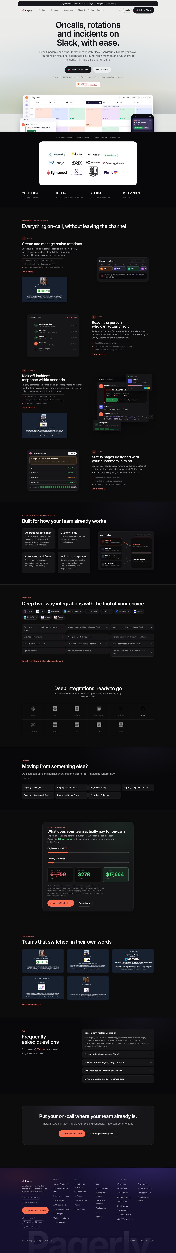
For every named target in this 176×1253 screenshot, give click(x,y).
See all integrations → (52, 661)
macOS (40, 1222)
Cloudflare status (124, 1215)
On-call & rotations (61, 1184)
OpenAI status (122, 1210)
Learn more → (28, 272)
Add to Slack (145, 10)
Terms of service (145, 1188)
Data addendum (144, 1193)
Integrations (79, 1209)
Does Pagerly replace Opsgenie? (100, 1033)
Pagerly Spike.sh (100, 795)
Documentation (102, 1188)
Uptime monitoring (61, 1218)
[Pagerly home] (27, 10)
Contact (100, 10)
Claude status (122, 1193)
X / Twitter (142, 1241)
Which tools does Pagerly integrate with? (104, 1062)
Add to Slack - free (80, 69)
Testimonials (101, 1208)
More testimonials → (31, 1004)
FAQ (97, 1212)
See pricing (84, 903)
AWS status (121, 1184)
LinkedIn (131, 1241)
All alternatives (80, 1200)
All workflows (59, 1222)
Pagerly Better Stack (68, 795)
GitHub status (122, 1206)
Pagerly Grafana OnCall (36, 795)
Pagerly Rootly (99, 787)
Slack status (122, 1202)
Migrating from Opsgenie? (102, 1133)
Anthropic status (124, 1197)
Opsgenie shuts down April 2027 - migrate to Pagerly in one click (88, 4)
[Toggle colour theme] (119, 10)
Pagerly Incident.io (67, 787)
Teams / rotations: (56, 858)
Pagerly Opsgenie (33, 787)
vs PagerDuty (80, 1192)
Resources (68, 10)
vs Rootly (78, 1196)
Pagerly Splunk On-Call (136, 787)
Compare (54, 10)
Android (28, 1222)
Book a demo (102, 69)
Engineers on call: (57, 848)
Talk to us (43, 1049)
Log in (127, 10)
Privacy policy (143, 1184)
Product (42, 10)
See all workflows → (31, 661)
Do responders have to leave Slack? (102, 1054)
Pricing (91, 10)
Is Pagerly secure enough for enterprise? (104, 1079)
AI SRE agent (58, 1214)
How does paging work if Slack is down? (104, 1071)
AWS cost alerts (60, 1205)
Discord (81, 10)
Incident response (61, 1196)
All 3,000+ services (125, 1219)
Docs (152, 1241)
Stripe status (122, 1188)
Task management (61, 1209)
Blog (97, 1184)
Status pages (58, 1200)
